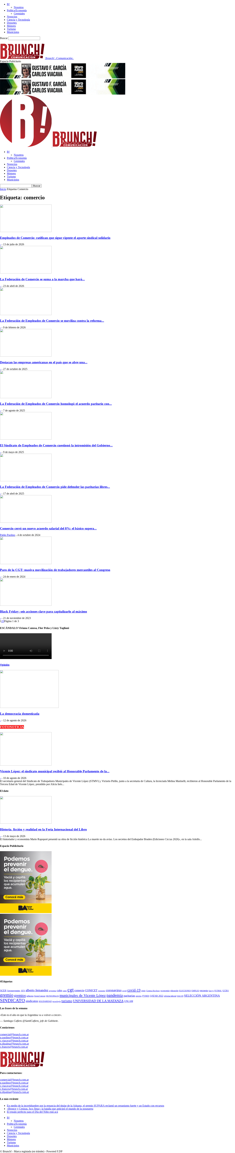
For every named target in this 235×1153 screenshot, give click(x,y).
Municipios (13, 32)
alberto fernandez (37, 990)
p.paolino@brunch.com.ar (14, 1037)
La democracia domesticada (19, 713)
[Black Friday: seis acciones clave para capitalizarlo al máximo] (26, 604)
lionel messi (39, 996)
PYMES (145, 996)
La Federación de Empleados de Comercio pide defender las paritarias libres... (55, 487)
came (65, 991)
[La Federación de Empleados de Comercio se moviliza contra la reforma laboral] (26, 314)
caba (59, 990)
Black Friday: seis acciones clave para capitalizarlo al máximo (43, 611)
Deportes (12, 22)
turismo (66, 1001)
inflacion (30, 996)
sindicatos (32, 1001)
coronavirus (113, 990)
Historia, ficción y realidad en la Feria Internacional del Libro (43, 829)
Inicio (3, 189)
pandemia (114, 995)
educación (174, 991)
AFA (23, 991)
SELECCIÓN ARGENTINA (202, 995)
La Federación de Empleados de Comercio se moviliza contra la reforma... (52, 320)
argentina (52, 991)
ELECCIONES (185, 991)
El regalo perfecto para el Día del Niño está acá (32, 1111)
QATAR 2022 (156, 995)
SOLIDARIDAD (45, 1001)
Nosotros (19, 7)
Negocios (12, 16)
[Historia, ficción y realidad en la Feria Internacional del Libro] (26, 822)
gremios (20, 995)
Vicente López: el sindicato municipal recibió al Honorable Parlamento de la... (54, 771)
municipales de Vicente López (83, 995)
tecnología (56, 1001)
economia (165, 990)
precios (139, 996)
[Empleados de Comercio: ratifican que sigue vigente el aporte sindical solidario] (26, 231)
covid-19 (134, 990)
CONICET (91, 990)
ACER (3, 990)
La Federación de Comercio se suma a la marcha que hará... (42, 279)
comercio (79, 990)
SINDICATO (12, 1000)
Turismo (11, 29)
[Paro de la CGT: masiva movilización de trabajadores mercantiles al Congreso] (26, 563)
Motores (11, 25)
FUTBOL (218, 991)
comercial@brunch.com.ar (14, 1034)
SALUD (180, 996)
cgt (70, 989)
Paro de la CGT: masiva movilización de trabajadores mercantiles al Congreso (55, 570)
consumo (101, 991)
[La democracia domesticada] (29, 706)
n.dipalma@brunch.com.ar (14, 1043)
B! (8, 4)
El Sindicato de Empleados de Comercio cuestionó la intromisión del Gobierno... (56, 445)
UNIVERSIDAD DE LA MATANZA (98, 1001)
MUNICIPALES (52, 996)
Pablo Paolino (7, 535)
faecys (211, 991)
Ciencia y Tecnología (18, 19)
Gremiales (19, 13)
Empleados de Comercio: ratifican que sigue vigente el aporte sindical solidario (55, 238)
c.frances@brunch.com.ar (14, 1046)
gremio (6, 995)
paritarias (129, 995)
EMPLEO (195, 991)
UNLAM (128, 1001)
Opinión (4, 664)
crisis (143, 991)
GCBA (225, 990)
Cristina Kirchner (153, 991)
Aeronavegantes (13, 990)
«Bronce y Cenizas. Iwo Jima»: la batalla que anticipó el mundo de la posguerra (50, 1108)
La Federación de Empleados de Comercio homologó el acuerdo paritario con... (56, 404)
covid (124, 991)
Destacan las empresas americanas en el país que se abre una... (43, 362)
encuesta (204, 990)
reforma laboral (170, 996)
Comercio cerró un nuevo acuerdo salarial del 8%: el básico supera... (48, 528)
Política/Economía (17, 10)
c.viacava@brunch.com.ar (14, 1040)
